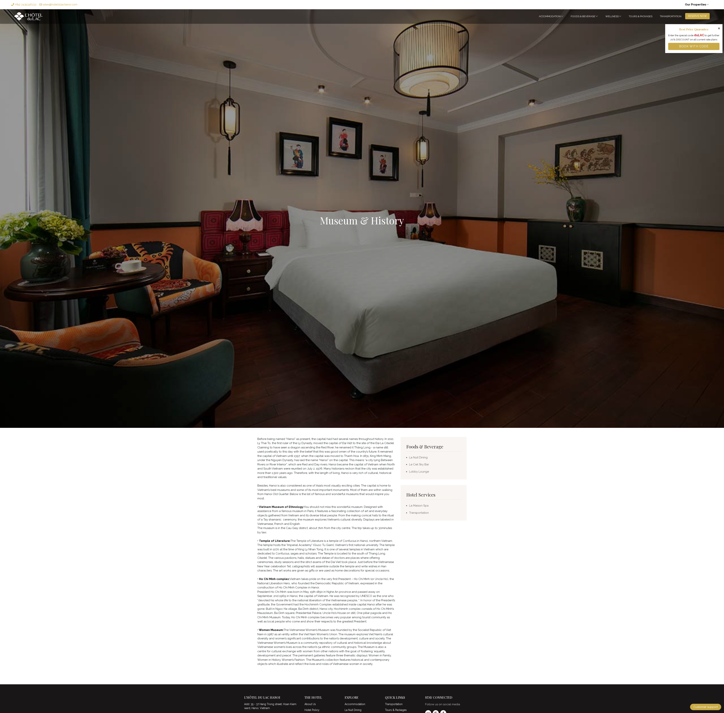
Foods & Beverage (583, 16)
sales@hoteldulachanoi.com (59, 4)
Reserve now (697, 16)
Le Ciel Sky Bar (419, 464)
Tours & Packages (640, 16)
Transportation (670, 16)
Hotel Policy (311, 709)
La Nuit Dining (418, 457)
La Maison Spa (419, 505)
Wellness (612, 16)
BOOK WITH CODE (694, 46)
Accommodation (550, 16)
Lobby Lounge (419, 471)
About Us (310, 704)
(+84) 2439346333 (25, 4)
